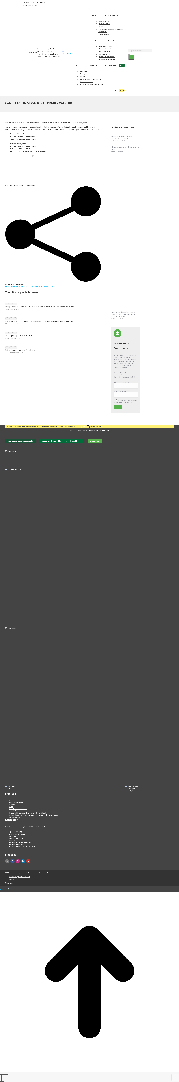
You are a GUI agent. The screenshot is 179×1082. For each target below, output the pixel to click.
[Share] (3, 1074)
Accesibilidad (13, 811)
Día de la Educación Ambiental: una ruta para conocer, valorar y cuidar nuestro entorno (39, 321)
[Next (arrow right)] (3, 1078)
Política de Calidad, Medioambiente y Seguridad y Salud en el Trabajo (33, 815)
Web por (4, 889)
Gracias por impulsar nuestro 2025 (18, 335)
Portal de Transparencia (18, 809)
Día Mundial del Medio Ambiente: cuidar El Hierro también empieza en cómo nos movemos (124, 314)
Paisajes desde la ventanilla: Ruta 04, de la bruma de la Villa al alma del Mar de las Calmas (39, 307)
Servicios (12, 800)
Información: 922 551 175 (43, 2)
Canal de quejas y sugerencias (20, 842)
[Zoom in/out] (7, 1074)
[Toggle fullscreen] (5, 1074)
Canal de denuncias (16, 844)
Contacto (12, 836)
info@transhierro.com (30, 5)
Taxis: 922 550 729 (28, 2)
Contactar (94, 441)
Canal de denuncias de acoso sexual (22, 846)
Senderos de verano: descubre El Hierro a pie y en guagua (123, 137)
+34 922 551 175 (15, 832)
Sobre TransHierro (16, 802)
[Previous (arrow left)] (1, 1078)
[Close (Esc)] (1, 1074)
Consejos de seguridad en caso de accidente (61, 441)
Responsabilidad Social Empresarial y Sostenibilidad (27, 813)
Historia (12, 805)
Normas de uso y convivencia (20, 441)
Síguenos (83, 427)
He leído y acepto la (125, 401)
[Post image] (11, 304)
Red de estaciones (16, 838)
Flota (11, 807)
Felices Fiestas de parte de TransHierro (20, 350)
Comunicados (17, 185)
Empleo (12, 840)
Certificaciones (14, 817)
